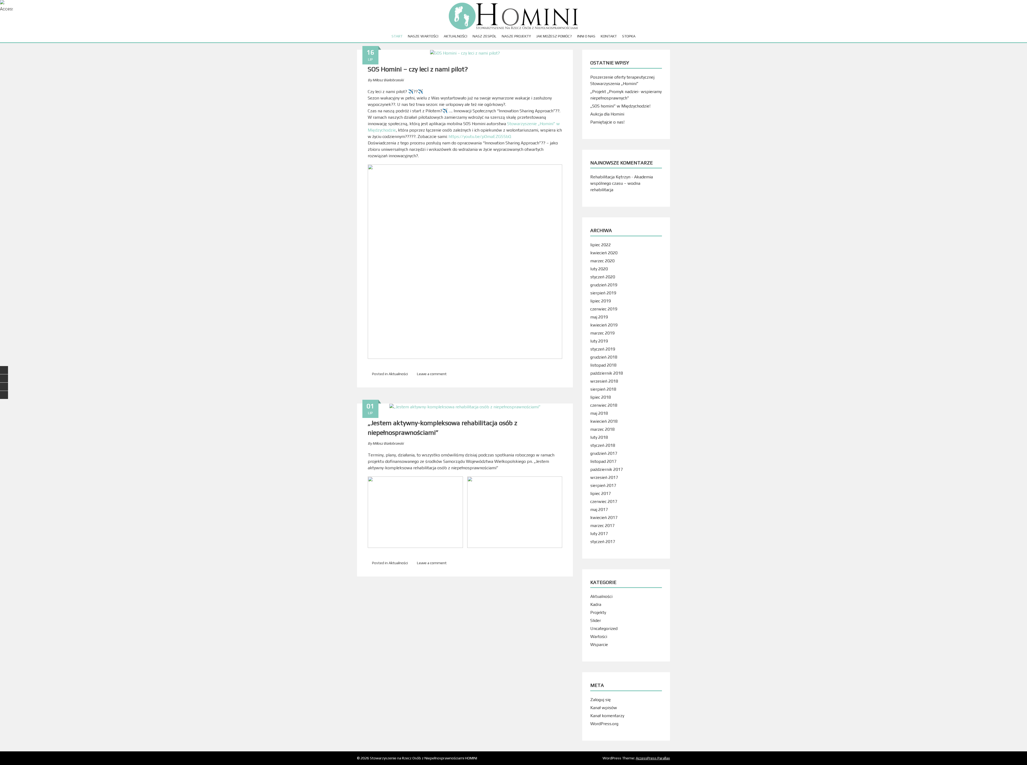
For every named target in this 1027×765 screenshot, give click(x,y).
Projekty (598, 612)
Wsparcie (599, 644)
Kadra (595, 604)
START (397, 36)
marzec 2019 (602, 333)
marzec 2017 (602, 525)
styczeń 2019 (602, 349)
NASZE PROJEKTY (516, 36)
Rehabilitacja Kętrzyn (610, 176)
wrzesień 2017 (604, 477)
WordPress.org (604, 723)
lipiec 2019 (600, 300)
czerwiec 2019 (603, 309)
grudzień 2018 (603, 357)
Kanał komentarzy (607, 715)
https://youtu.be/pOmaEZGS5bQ (480, 136)
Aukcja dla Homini (607, 114)
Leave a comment (432, 374)
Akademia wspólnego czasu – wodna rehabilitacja (621, 183)
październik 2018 (606, 373)
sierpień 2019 (603, 292)
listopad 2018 (603, 365)
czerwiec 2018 (603, 405)
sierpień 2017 (603, 485)
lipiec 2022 (600, 244)
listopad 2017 (603, 461)
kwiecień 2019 (604, 325)
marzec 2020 (602, 260)
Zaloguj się (600, 699)
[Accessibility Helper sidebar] (6, 6)
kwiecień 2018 (604, 421)
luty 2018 (599, 437)
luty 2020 (599, 268)
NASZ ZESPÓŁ (484, 36)
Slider (595, 620)
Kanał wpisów (603, 707)
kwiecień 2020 (604, 252)
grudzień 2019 (603, 284)
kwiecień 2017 (604, 517)
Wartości (598, 636)
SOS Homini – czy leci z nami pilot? (418, 69)
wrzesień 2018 (604, 381)
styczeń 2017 (602, 541)
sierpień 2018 (603, 389)
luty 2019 (599, 341)
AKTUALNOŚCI (455, 36)
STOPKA (628, 36)
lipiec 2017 (600, 493)
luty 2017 (599, 533)
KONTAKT (609, 36)
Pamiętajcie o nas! (607, 122)
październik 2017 (606, 469)
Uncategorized (604, 628)
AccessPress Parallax (653, 758)
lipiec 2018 (600, 397)
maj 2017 (599, 509)
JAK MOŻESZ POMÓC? (554, 36)
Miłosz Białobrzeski (388, 80)
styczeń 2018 (602, 445)
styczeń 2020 (602, 276)
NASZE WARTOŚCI (423, 36)
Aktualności (398, 374)
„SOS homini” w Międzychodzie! (620, 106)
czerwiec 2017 (603, 501)
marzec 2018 (602, 429)
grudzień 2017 (603, 453)
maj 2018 (599, 413)
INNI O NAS (586, 36)
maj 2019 (599, 317)
